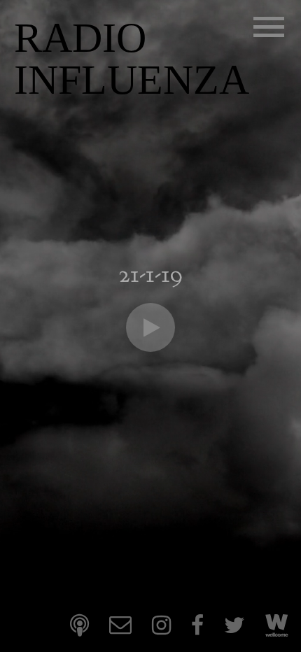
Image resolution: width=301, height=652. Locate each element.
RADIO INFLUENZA (131, 59)
